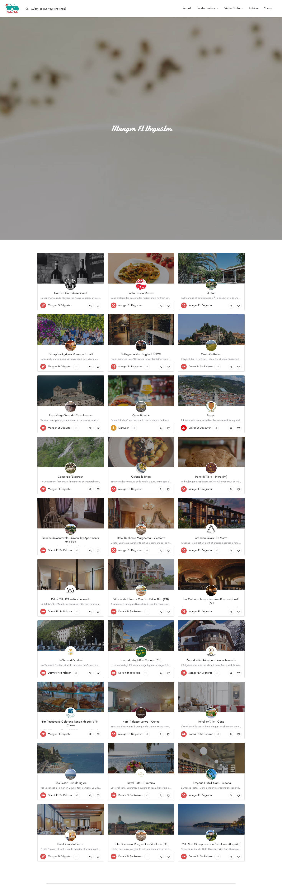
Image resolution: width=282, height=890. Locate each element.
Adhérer (253, 8)
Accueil (186, 8)
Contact (268, 8)
